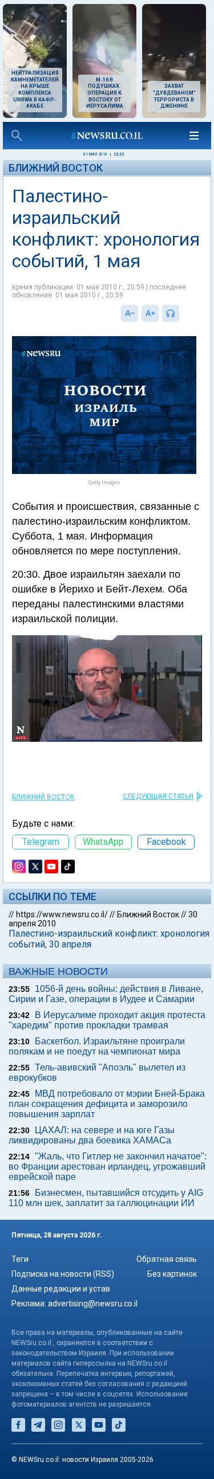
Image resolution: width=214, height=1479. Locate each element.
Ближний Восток (56, 168)
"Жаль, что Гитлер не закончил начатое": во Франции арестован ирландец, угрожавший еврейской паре (108, 1166)
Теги (20, 1259)
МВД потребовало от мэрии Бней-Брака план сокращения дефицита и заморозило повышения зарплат (107, 1104)
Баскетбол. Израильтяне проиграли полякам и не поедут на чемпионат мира (97, 1046)
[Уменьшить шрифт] (129, 313)
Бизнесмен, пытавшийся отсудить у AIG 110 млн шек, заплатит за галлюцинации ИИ (106, 1198)
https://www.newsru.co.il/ (62, 914)
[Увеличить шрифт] (150, 313)
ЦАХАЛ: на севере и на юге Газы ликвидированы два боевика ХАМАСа (92, 1135)
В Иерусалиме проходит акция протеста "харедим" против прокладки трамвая (107, 1020)
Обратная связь (166, 1259)
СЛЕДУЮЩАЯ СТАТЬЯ (158, 796)
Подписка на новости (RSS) (62, 1273)
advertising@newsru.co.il (93, 1303)
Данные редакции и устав (60, 1288)
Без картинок (172, 1273)
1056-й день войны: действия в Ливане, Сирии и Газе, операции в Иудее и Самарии (106, 994)
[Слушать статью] (182, 313)
